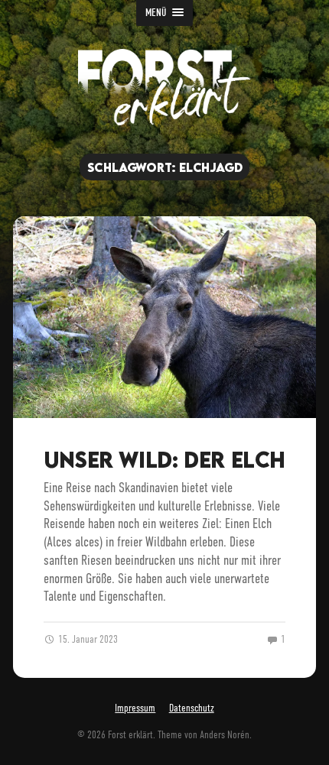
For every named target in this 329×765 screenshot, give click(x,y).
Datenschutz (191, 708)
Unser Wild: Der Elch (164, 459)
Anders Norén (224, 734)
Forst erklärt (130, 734)
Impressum (135, 708)
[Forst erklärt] (164, 87)
